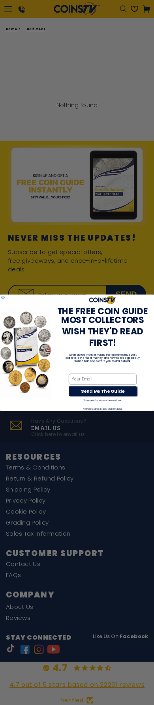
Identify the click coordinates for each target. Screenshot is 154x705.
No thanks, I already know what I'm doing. (102, 408)
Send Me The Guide (102, 391)
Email (74, 369)
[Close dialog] (3, 297)
